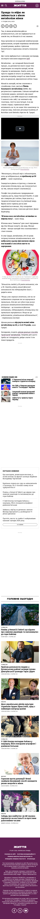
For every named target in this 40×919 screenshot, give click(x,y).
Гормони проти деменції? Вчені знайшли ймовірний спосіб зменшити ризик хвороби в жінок (19, 781)
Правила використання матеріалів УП (20, 856)
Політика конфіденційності (26, 854)
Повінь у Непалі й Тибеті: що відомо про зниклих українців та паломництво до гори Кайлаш (19, 494)
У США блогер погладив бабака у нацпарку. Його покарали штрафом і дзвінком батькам (18, 503)
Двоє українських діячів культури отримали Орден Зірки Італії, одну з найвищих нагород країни (18, 706)
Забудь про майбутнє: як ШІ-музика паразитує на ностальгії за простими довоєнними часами (18, 818)
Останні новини (11, 471)
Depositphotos (24, 169)
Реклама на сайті (10, 854)
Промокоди (31, 859)
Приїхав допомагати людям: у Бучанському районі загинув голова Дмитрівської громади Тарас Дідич (18, 669)
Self (28, 59)
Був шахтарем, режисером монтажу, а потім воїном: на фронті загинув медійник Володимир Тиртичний (20, 477)
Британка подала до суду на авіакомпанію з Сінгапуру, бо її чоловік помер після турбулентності (20, 485)
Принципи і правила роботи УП (15, 859)
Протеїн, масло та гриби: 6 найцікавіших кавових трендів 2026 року (19, 519)
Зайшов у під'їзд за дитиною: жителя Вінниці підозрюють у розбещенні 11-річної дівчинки (18, 512)
